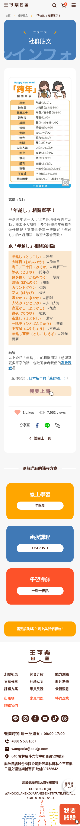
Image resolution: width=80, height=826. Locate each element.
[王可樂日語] (16, 5)
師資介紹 (37, 674)
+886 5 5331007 (24, 741)
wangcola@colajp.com (30, 749)
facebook (37, 426)
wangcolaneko (25, 718)
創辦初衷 (11, 674)
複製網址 (58, 426)
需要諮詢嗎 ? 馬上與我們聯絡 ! (40, 629)
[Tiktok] (55, 718)
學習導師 (40, 586)
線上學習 (40, 501)
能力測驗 (62, 674)
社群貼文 (23, 15)
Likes (28, 412)
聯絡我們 (11, 705)
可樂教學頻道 (45, 718)
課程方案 (11, 689)
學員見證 (37, 689)
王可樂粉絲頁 (35, 718)
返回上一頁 (42, 438)
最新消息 (62, 689)
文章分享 (11, 681)
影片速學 (62, 681)
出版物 (9, 698)
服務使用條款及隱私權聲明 (40, 782)
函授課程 (40, 544)
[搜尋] (54, 5)
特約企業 (62, 698)
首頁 (7, 15)
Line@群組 (15, 718)
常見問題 (37, 698)
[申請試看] (70, 823)
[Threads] (64, 718)
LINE (47, 426)
